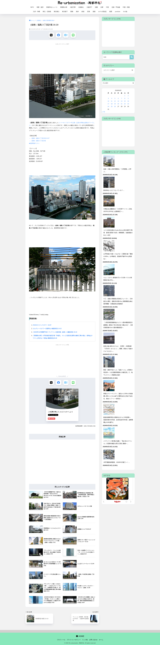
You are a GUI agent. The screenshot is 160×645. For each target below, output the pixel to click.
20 (118, 104)
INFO (32, 7)
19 (115, 104)
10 (108, 101)
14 (121, 101)
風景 (110, 11)
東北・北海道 (47, 11)
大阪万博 (72, 7)
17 (108, 104)
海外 (77, 11)
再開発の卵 (63, 7)
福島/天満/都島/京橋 (89, 426)
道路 (94, 11)
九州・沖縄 (36, 11)
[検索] (132, 57)
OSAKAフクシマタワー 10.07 (42, 325)
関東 (71, 11)
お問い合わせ (93, 639)
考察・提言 (40, 7)
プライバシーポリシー (74, 639)
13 (118, 101)
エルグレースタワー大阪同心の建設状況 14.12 (47, 328)
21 (121, 104)
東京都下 (65, 11)
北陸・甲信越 (116, 7)
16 (128, 101)
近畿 (96, 7)
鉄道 (83, 11)
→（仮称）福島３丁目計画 (37, 140)
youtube (117, 11)
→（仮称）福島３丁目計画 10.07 (39, 138)
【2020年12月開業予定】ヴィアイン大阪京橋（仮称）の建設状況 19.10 (55, 332)
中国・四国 (126, 7)
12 (115, 101)
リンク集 (85, 639)
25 (111, 106)
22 (125, 104)
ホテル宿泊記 (102, 11)
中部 (107, 7)
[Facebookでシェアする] (58, 35)
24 (108, 106)
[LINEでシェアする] (73, 35)
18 (111, 104)
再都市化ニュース (51, 7)
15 (125, 101)
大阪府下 (89, 7)
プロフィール (61, 639)
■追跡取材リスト (34, 143)
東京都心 (56, 11)
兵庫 (101, 7)
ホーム (101, 639)
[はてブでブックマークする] (65, 35)
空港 (88, 11)
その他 (125, 11)
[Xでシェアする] (51, 35)
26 (115, 106)
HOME (81, 636)
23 (128, 104)
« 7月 (103, 112)
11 (111, 101)
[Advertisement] (62, 59)
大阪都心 (81, 7)
